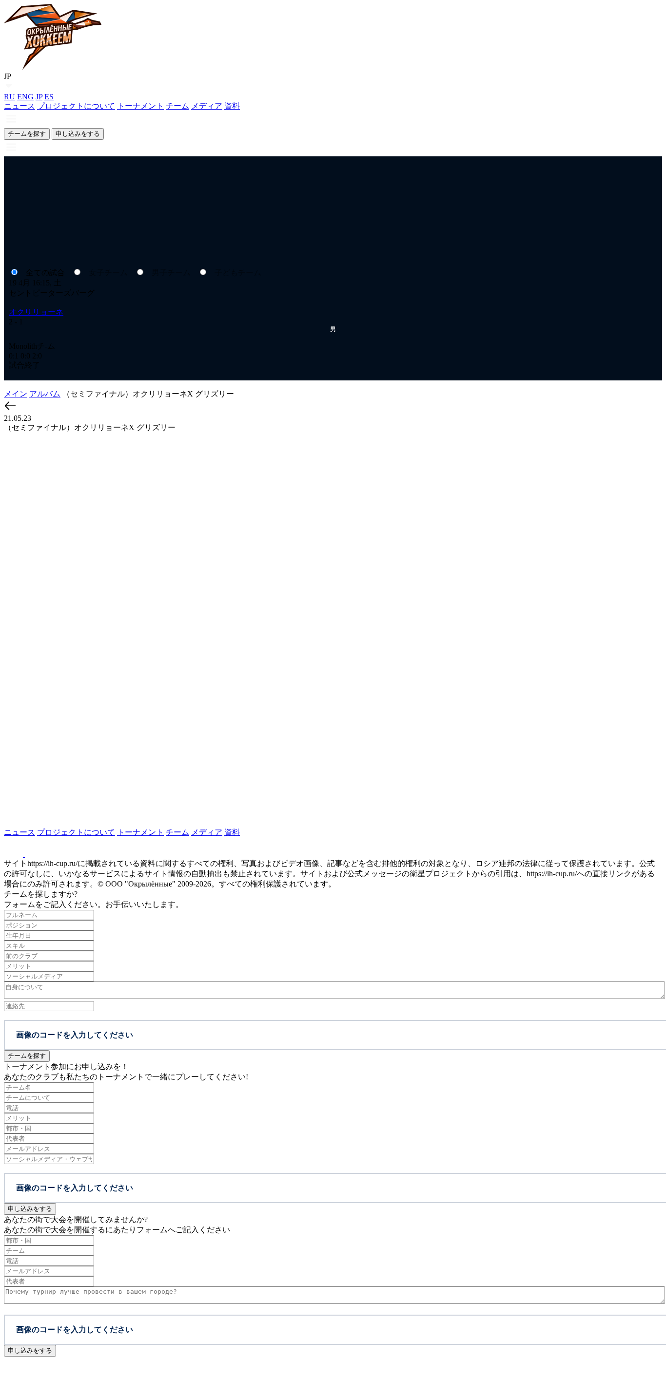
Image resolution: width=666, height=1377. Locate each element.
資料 (232, 106)
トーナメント (140, 106)
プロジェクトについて (76, 106)
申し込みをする (78, 133)
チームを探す (27, 133)
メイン (15, 394)
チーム (177, 106)
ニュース (19, 106)
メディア (206, 106)
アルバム (44, 394)
